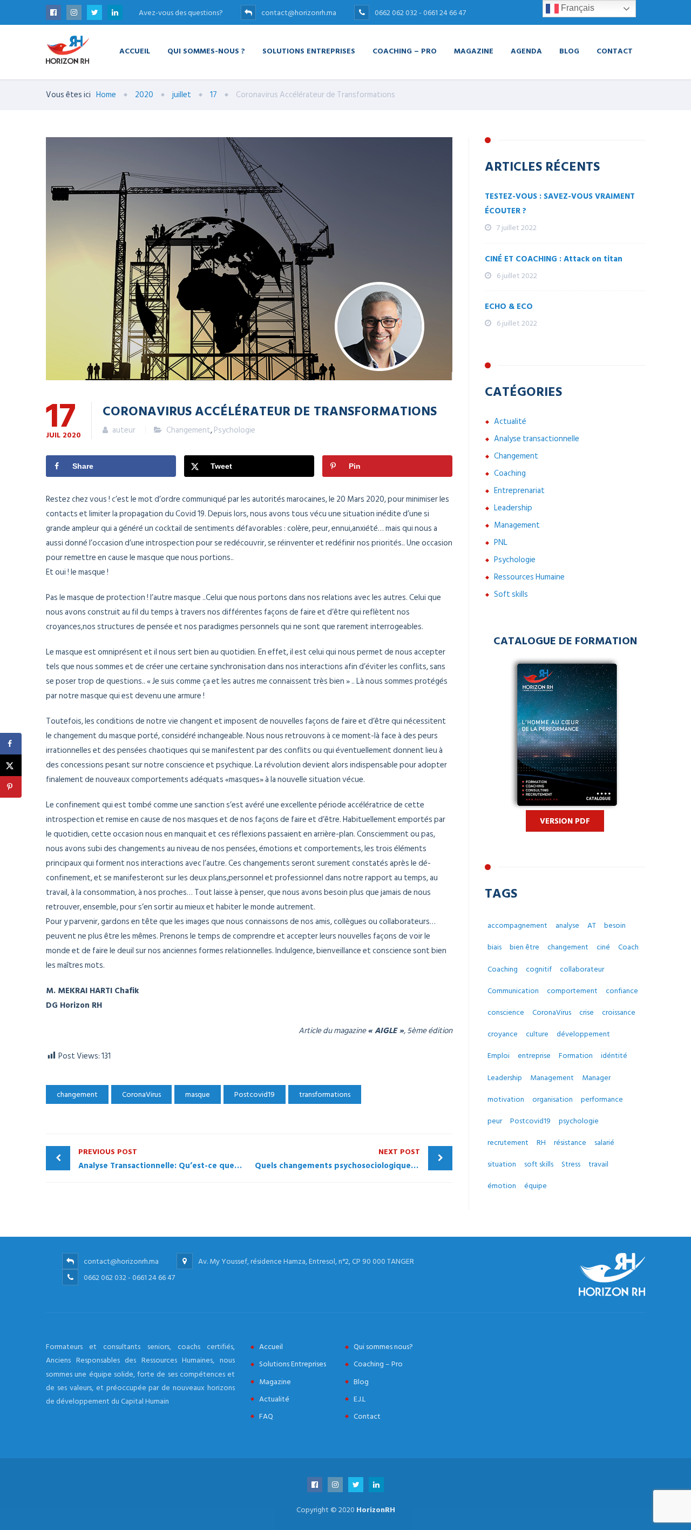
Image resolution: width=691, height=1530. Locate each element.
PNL (500, 542)
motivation (505, 1099)
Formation (576, 1055)
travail (598, 1164)
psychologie (579, 1121)
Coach (628, 947)
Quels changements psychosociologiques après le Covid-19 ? (354, 1158)
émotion (501, 1185)
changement (77, 1094)
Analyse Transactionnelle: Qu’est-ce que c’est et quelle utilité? (163, 1158)
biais (494, 947)
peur (494, 1121)
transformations (324, 1094)
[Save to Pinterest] (11, 787)
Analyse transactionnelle (536, 439)
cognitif (539, 969)
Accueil (134, 50)
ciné (603, 947)
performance (602, 1099)
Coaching (510, 473)
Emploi (498, 1055)
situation (501, 1164)
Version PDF (565, 821)
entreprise (534, 1055)
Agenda (526, 50)
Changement (188, 430)
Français (576, 7)
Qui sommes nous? (383, 1346)
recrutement (508, 1142)
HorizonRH (375, 1510)
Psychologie (234, 430)
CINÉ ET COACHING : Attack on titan (553, 259)
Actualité (510, 421)
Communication (513, 991)
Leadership (513, 508)
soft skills (538, 1164)
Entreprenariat (519, 490)
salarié (604, 1142)
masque (197, 1094)
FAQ (266, 1416)
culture (537, 1034)
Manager (596, 1077)
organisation (552, 1099)
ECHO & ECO (509, 306)
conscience (505, 1012)
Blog (569, 50)
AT (591, 925)
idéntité (614, 1055)
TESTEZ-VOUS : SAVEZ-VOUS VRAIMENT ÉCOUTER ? (560, 204)
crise (586, 1012)
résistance (570, 1142)
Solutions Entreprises (308, 50)
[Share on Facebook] (11, 743)
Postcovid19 (254, 1094)
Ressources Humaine (529, 577)
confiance (622, 991)
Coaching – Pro (404, 50)
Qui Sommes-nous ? (206, 50)
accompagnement (517, 925)
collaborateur (582, 969)
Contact (615, 50)
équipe (535, 1185)
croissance (618, 1012)
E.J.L (359, 1399)
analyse (567, 925)
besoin (615, 925)
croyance (502, 1034)
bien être (524, 947)
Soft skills (511, 594)
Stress (570, 1164)
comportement (572, 991)
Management (517, 525)
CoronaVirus (141, 1094)
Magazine (473, 50)
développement (583, 1034)
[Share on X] (11, 765)
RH (541, 1142)
